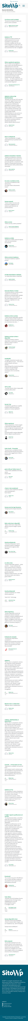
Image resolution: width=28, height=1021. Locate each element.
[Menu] (23, 5)
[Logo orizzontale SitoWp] (11, 5)
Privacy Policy (20, 1018)
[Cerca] (19, 5)
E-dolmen (7, 1018)
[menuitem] (19, 5)
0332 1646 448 (15, 1)
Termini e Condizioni (13, 1018)
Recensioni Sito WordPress (7, 10)
